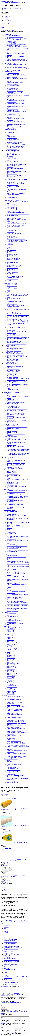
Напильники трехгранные (14, 259)
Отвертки (9, 263)
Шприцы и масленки (12, 399)
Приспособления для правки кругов (16, 111)
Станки (6, 612)
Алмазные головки (12, 132)
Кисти (8, 287)
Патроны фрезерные (12, 431)
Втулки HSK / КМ (11, 41)
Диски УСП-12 (11, 644)
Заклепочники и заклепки (13, 370)
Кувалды (9, 291)
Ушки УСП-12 (10, 684)
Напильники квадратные (13, 252)
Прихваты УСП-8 (11, 671)
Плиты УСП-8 (10, 662)
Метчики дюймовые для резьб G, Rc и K (17, 322)
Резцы (5, 530)
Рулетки (9, 178)
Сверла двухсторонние (13, 559)
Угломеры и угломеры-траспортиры (16, 189)
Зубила (8, 221)
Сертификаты (7, 20)
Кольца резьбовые (11, 158)
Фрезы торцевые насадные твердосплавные (14, 737)
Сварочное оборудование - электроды (17, 380)
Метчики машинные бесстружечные (16, 331)
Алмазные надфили (12, 138)
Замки (8, 760)
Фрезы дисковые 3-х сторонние (15, 700)
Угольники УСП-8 (11, 682)
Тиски (5, 617)
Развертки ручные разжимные (15, 504)
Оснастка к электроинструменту (15, 775)
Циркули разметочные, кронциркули (16, 193)
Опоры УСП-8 (10, 652)
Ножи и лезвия (11, 763)
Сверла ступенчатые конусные (15, 597)
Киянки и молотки (12, 288)
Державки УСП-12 (12, 642)
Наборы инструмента (9, 345)
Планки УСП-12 (11, 658)
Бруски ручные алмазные (13, 143)
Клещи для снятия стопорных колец (16, 223)
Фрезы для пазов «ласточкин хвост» (16, 706)
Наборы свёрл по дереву (10, 363)
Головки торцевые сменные (14, 218)
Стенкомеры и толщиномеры (14, 186)
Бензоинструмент (11, 774)
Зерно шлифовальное (12, 88)
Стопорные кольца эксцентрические (16, 486)
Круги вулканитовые (12, 89)
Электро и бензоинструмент (11, 772)
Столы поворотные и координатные (16, 420)
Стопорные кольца (12, 485)
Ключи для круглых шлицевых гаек (16, 225)
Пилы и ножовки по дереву (14, 299)
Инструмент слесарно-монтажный (13, 200)
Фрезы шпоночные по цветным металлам (18, 746)
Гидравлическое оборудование (15, 366)
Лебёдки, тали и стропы (13, 371)
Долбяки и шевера (11, 512)
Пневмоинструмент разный (14, 465)
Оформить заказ (16, 1002)
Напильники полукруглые (14, 257)
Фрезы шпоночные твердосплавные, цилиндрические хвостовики (16, 756)
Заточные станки (11, 613)
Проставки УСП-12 (12, 673)
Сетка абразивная (11, 114)
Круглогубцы (10, 244)
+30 (10, 813)
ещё (5, 944)
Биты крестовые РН (12, 208)
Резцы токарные (11, 552)
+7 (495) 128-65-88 (5, 2)
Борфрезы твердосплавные (14, 699)
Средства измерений (12, 185)
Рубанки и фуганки (12, 304)
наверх (2, 1000)
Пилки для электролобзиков (14, 777)
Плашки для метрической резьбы (15, 335)
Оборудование (7, 364)
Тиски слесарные (11, 619)
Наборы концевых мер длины (14, 165)
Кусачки (9, 245)
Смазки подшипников (12, 483)
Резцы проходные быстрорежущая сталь (17, 536)
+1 (5, 813)
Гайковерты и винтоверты (14, 458)
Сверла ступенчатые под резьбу (15, 598)
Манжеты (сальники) (12, 472)
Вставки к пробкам (12, 151)
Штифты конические (12, 389)
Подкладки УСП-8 (12, 665)
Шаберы (9, 280)
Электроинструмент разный (14, 781)
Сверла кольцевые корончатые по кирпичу (18, 562)
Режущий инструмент (9, 510)
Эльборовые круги (12, 149)
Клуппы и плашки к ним (13, 310)
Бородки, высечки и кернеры (14, 211)
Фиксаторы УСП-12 (12, 685)
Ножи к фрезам (11, 523)
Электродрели (10, 779)
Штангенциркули (11, 198)
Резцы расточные (11, 539)
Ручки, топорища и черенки (14, 764)
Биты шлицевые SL (12, 210)
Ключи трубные (11, 236)
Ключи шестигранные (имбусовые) (16, 239)
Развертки (6, 489)
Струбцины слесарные (13, 277)
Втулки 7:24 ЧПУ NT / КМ (14, 39)
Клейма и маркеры (12, 222)
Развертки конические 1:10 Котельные (17, 490)
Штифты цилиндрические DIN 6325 (16, 391)
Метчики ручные (11, 333)
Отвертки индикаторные (13, 266)
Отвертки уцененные (12, 270)
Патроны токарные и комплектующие (17, 429)
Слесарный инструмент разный (15, 276)
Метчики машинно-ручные (14, 326)
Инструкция (7, 16)
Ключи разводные (11, 230)
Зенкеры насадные (12, 514)
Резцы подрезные (11, 533)
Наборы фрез (10, 362)
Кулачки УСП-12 (11, 649)
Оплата (6, 19)
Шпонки (9, 388)
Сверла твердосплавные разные (15, 601)
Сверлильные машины (13, 467)
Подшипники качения (12, 474)
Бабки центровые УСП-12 (13, 627)
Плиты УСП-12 (11, 660)
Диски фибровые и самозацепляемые (16, 86)
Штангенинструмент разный (14, 196)
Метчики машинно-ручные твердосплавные (14, 329)
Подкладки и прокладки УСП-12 (15, 663)
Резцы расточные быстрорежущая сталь (17, 540)
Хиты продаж (7, 34)
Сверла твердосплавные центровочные (17, 608)
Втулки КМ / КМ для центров (14, 45)
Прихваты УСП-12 (12, 670)
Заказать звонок (15, 2)
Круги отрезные (11, 93)
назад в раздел (4, 794)
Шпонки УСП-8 (11, 694)
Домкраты (9, 367)
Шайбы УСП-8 (11, 689)
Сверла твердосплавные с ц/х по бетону (17, 602)
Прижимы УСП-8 (11, 666)
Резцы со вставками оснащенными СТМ (17, 550)
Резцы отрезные (11, 532)
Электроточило (11, 783)
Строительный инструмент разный (16, 305)
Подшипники (7, 470)
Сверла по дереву (11, 569)
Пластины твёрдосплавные (11, 436)
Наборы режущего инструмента (12, 352)
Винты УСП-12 (11, 634)
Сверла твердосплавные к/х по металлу (17, 600)
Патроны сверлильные (13, 428)
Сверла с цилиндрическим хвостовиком (17, 584)
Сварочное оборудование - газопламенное (18, 378)
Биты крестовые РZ (12, 207)
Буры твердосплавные (12, 555)
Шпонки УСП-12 (11, 692)
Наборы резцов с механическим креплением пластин (15, 358)
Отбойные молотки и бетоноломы (16, 464)
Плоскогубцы (10, 273)
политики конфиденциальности (10, 993)
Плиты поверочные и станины (15, 168)
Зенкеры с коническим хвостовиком (16, 515)
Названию (14, 798)
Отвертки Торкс (11, 269)
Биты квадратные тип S (13, 205)
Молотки (9, 247)
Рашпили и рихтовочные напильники (17, 275)
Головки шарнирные (12, 471)
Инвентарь (9, 761)
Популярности (7, 798)
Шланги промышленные (13, 770)
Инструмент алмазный (10, 129)
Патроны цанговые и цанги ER (15, 432)
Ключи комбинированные (13, 226)
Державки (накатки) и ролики (15, 406)
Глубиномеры (10, 153)
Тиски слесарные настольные (14, 620)
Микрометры (10, 162)
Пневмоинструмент (9, 457)
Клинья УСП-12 (11, 645)
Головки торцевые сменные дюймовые (17, 219)
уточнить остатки (5, 865)
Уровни (9, 192)
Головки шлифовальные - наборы (15, 74)
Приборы (9, 169)
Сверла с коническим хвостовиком (16, 572)
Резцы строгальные (12, 551)
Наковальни (10, 393)
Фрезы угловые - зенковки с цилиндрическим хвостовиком (15, 741)
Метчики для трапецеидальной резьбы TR (18, 315)
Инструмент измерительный (11, 150)
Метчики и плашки (9, 308)
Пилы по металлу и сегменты (14, 525)
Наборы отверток (11, 250)
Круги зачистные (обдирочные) (15, 91)
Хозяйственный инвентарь (11, 759)
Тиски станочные (11, 622)
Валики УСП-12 (11, 631)
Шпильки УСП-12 (11, 691)
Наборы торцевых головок (14, 351)
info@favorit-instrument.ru (20, 6)
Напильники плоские (12, 255)
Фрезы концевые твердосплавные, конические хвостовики (16, 726)
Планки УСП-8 (11, 659)
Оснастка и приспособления (11, 392)
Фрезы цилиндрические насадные (16, 743)
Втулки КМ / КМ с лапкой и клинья (16, 46)
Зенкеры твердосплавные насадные (16, 517)
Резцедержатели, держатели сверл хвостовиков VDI (16, 418)
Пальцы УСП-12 (11, 655)
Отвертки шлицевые (12, 272)
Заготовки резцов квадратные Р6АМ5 (17, 67)
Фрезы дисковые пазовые (13, 705)
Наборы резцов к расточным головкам (17, 356)
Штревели (9, 422)
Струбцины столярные (13, 306)
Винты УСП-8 (10, 635)
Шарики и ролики (11, 487)
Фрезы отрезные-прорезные (14, 731)
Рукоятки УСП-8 (11, 680)
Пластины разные (11, 445)
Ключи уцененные (12, 237)
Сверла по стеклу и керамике (14, 570)
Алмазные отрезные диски (14, 140)
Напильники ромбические (14, 258)
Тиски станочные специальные (15, 623)
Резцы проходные (11, 535)
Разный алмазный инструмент (15, 147)
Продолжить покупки (6, 1002)
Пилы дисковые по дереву (14, 298)
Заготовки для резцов (9, 63)
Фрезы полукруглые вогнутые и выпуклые (18, 732)
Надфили (9, 251)
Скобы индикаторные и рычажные (16, 183)
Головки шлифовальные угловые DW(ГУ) (18, 78)
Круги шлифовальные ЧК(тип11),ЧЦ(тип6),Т (13, 109)
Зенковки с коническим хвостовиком (16, 521)
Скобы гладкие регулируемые (14, 182)
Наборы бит (10, 248)
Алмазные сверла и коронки (14, 142)
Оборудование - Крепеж (10, 382)
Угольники (10, 190)
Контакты (6, 23)
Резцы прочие (10, 537)
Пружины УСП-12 (12, 674)
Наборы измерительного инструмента (17, 164)
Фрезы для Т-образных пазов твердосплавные (14, 711)
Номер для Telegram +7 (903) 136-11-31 (11, 8)
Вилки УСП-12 (11, 633)
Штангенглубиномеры (13, 194)
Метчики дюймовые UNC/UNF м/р (16, 319)
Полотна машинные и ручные (15, 526)
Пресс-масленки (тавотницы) (14, 482)
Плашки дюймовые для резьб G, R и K (17, 342)
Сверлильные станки (12, 616)
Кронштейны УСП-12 (12, 648)
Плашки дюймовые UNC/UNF (15, 341)
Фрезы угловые (11, 739)
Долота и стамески (12, 284)
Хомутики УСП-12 (12, 687)
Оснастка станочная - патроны (12, 424)
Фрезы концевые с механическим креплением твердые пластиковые (16, 721)
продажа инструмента (6, 986)
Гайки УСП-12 (11, 638)
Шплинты (9, 387)
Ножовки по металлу (12, 262)
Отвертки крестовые (12, 268)
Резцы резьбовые (11, 544)
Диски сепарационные (13, 85)
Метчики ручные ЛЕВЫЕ (13, 334)
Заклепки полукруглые (13, 369)
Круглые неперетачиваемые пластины (17, 439)
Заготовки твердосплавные (14, 70)
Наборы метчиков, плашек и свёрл (16, 355)
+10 (7, 813)
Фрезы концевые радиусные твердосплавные (14, 715)
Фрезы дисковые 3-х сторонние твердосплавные (15, 703)
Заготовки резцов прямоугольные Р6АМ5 (18, 68)
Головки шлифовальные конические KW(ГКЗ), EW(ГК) (16, 76)
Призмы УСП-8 (11, 669)
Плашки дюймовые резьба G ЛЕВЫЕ (16, 344)
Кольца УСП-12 (11, 647)
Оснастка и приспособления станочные (14, 402)
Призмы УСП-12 (11, 667)
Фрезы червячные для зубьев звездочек (17, 745)
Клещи (8, 290)
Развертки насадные (12, 503)
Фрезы (5, 695)
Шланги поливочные (12, 768)
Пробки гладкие (11, 172)
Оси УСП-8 (10, 653)
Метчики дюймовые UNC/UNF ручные (17, 320)
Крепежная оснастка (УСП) (14, 385)
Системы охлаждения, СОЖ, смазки (16, 381)
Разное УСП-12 (11, 676)
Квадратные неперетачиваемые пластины (18, 438)
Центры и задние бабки (13, 421)
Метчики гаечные (11, 312)
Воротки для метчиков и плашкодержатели (18, 309)
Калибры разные (11, 157)
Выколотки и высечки (12, 215)
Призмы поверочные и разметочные (16, 171)
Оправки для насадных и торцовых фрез (17, 56)
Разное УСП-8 (10, 677)
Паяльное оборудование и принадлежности (13, 373)
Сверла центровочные (12, 611)
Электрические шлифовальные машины (17, 778)
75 (4, 889)
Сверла (5, 554)
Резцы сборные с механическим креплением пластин (15, 548)
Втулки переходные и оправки (12, 35)
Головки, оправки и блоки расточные (16, 405)
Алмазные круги (11, 136)
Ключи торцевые (11, 234)
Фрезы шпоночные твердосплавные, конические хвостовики (16, 754)
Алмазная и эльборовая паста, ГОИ (16, 131)
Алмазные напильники (13, 139)
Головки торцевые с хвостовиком (15, 216)
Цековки (9, 529)
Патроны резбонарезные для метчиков (17, 427)
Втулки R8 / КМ (11, 42)
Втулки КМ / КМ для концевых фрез (16, 44)
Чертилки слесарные (12, 279)
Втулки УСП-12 (11, 637)
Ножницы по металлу (12, 261)
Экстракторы (10, 400)
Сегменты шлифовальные (13, 113)
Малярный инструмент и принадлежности (18, 294)
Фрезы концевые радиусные (14, 713)
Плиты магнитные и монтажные (15, 413)
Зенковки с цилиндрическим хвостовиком (18, 522)
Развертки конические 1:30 (14, 493)
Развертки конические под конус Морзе (17, 496)
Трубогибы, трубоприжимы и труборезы (17, 396)
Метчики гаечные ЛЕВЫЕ (14, 313)
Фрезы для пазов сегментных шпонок (17, 707)
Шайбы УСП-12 (11, 688)
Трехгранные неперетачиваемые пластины (18, 453)
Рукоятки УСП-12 (11, 678)
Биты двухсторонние (12, 204)
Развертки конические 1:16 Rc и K (16, 492)
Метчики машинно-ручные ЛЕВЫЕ (16, 327)
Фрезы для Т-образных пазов (14, 709)
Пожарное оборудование (13, 375)
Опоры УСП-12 (11, 651)
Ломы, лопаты (10, 292)
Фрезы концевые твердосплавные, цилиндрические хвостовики (16, 729)
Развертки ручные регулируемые (15, 505)
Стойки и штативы (12, 187)
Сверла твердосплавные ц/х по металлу (17, 604)
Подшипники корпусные (13, 475)
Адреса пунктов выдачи (7, 6)
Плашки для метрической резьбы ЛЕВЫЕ (18, 337)
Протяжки (9, 528)
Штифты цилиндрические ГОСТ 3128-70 (17, 384)
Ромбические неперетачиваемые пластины (18, 449)
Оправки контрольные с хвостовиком (17, 57)
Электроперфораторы (12, 782)
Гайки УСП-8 (10, 640)
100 (5, 890)
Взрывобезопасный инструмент (15, 212)
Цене (2, 798)
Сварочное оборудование (13, 377)
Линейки (9, 160)
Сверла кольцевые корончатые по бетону (17, 561)
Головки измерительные (13, 154)
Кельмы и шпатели (12, 286)
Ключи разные (10, 232)
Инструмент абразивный (10, 71)
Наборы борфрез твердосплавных (15, 353)
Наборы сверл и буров (12, 346)
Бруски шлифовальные (13, 73)
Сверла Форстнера (12, 609)
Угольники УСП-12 (12, 681)
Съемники (9, 395)
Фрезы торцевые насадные (14, 735)
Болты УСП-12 (11, 629)
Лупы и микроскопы (12, 161)
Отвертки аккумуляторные (14, 265)
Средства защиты (11, 765)
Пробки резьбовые (12, 174)
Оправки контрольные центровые (16, 59)
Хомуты (9, 398)
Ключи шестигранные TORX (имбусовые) (18, 240)
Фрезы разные (10, 734)
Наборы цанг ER (11, 425)
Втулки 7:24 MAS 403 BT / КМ (15, 37)
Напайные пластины (12, 440)
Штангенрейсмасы (12, 197)
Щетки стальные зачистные (14, 281)
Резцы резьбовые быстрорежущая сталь (17, 546)
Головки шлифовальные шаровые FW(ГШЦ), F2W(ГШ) (15, 83)
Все (5, 891)
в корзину (3, 815)
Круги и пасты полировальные (15, 92)
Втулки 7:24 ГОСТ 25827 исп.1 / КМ (16, 38)
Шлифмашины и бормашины (14, 468)
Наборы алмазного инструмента (15, 146)
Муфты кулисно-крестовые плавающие (17, 409)
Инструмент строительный (11, 283)
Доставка (6, 17)
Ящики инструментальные (14, 771)
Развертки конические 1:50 (14, 494)
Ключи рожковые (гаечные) (14, 233)
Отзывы (6, 22)
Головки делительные (12, 403)
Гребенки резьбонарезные (13, 511)
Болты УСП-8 (10, 630)
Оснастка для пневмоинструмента (16, 463)
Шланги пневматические (13, 767)
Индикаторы (10, 156)
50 (4, 887)
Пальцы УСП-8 (11, 656)
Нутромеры (10, 167)
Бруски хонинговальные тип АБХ (16, 145)
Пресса (8, 615)
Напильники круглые (12, 254)
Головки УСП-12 (11, 641)
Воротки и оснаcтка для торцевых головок (18, 214)
